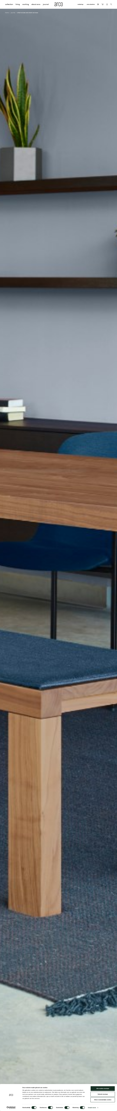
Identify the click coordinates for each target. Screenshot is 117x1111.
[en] (98, 4)
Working (25, 4)
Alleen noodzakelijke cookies (102, 1099)
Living (18, 4)
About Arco (35, 4)
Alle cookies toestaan (102, 1088)
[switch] (50, 1107)
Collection (9, 4)
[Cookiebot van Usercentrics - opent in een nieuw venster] (11, 1107)
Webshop (80, 4)
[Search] (111, 4)
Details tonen (92, 1107)
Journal (46, 4)
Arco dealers (91, 4)
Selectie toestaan (103, 1094)
